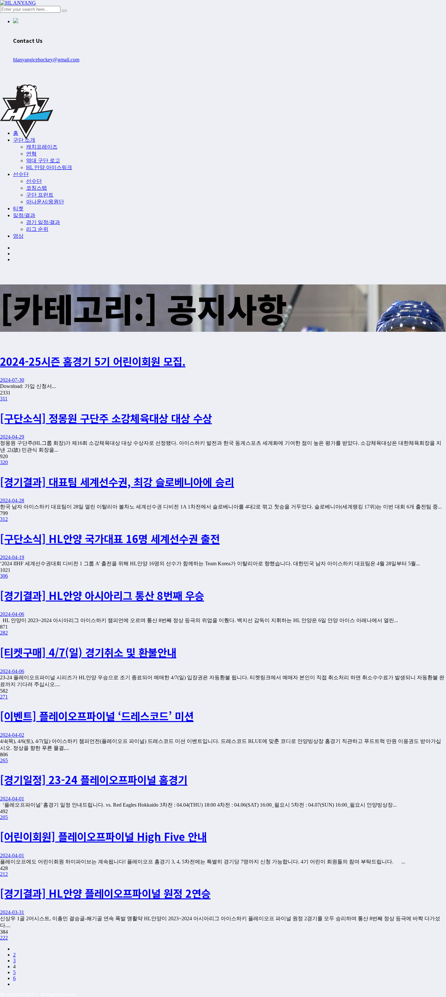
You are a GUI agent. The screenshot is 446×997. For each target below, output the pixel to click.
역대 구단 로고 (43, 160)
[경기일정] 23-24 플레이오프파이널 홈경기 (93, 779)
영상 (18, 236)
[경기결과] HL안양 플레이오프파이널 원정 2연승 (105, 893)
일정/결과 (24, 215)
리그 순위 (37, 229)
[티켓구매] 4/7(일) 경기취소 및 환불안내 (88, 652)
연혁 (31, 153)
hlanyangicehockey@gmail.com (46, 59)
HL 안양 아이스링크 (49, 167)
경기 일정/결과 (43, 222)
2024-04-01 (12, 798)
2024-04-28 (12, 500)
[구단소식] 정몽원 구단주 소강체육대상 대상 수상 (106, 418)
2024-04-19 (12, 557)
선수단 (21, 174)
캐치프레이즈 (41, 147)
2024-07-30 (12, 380)
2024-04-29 (12, 437)
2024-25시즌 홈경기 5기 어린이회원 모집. (92, 361)
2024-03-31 (12, 912)
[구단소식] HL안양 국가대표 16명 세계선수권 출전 (110, 538)
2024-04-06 (12, 614)
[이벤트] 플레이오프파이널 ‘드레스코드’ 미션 (97, 715)
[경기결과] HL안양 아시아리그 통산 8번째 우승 (102, 595)
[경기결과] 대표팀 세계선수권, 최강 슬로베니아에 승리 (117, 481)
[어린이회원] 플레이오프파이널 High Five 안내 (103, 836)
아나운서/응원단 (45, 201)
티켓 (18, 208)
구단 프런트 (40, 195)
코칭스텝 (36, 188)
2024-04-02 (12, 735)
